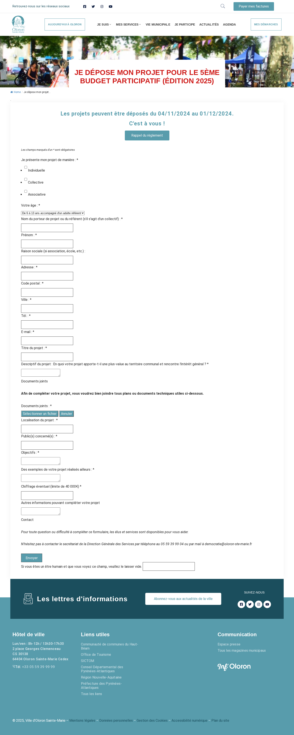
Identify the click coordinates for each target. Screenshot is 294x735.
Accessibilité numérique (189, 720)
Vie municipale (158, 24)
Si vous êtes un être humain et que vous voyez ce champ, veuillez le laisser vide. (82, 567)
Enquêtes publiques (174, 634)
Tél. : (26, 316)
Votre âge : (30, 205)
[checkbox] (25, 167)
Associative (37, 194)
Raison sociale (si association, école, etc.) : (53, 251)
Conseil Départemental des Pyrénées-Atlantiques (102, 669)
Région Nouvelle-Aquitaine (101, 677)
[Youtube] (110, 6)
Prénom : (29, 235)
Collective (35, 182)
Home (17, 92)
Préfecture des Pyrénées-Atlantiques (101, 686)
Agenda (229, 24)
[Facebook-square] (84, 6)
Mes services (127, 24)
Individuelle (36, 170)
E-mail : (27, 332)
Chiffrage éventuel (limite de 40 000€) (51, 486)
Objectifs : (30, 452)
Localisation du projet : (39, 420)
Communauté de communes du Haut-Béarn (109, 646)
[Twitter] (93, 6)
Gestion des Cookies (152, 720)
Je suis (103, 24)
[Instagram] (102, 6)
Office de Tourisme (96, 655)
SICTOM (87, 661)
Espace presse (229, 644)
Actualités (209, 24)
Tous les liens (91, 694)
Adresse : (29, 267)
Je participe (185, 24)
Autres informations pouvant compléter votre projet (60, 503)
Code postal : (32, 283)
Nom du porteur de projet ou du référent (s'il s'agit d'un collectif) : (72, 219)
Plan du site (220, 720)
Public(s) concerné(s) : (39, 436)
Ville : (26, 300)
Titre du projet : (34, 348)
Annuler (66, 414)
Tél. (35, 667)
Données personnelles (116, 720)
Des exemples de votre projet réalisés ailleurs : (57, 469)
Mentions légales (82, 720)
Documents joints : (36, 406)
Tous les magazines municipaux (242, 650)
